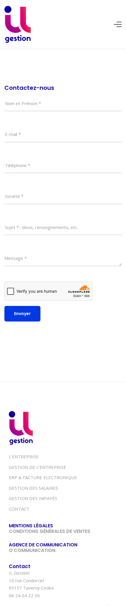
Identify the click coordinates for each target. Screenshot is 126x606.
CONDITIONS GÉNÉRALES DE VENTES (49, 531)
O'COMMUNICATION (32, 550)
